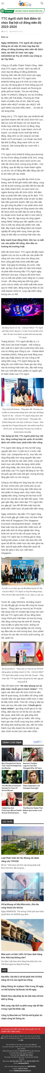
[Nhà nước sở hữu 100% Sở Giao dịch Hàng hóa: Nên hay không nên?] (22, 935)
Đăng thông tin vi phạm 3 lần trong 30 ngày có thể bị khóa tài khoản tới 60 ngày (22, 988)
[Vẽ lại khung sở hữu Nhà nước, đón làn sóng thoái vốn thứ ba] (22, 887)
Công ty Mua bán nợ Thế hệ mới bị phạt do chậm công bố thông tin (21, 1017)
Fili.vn (34, 1045)
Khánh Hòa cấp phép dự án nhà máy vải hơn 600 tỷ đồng (22, 997)
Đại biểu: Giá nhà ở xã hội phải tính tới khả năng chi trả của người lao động (21, 978)
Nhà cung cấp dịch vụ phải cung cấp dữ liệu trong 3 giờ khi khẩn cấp (22, 1007)
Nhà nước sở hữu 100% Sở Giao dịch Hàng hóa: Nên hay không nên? (21, 956)
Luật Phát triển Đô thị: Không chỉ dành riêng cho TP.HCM (20, 859)
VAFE (18, 1032)
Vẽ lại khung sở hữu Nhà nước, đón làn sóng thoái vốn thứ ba (20, 906)
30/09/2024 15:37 (17, 31)
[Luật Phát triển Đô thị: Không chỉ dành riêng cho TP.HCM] (22, 840)
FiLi (2, 1038)
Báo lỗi (5, 31)
